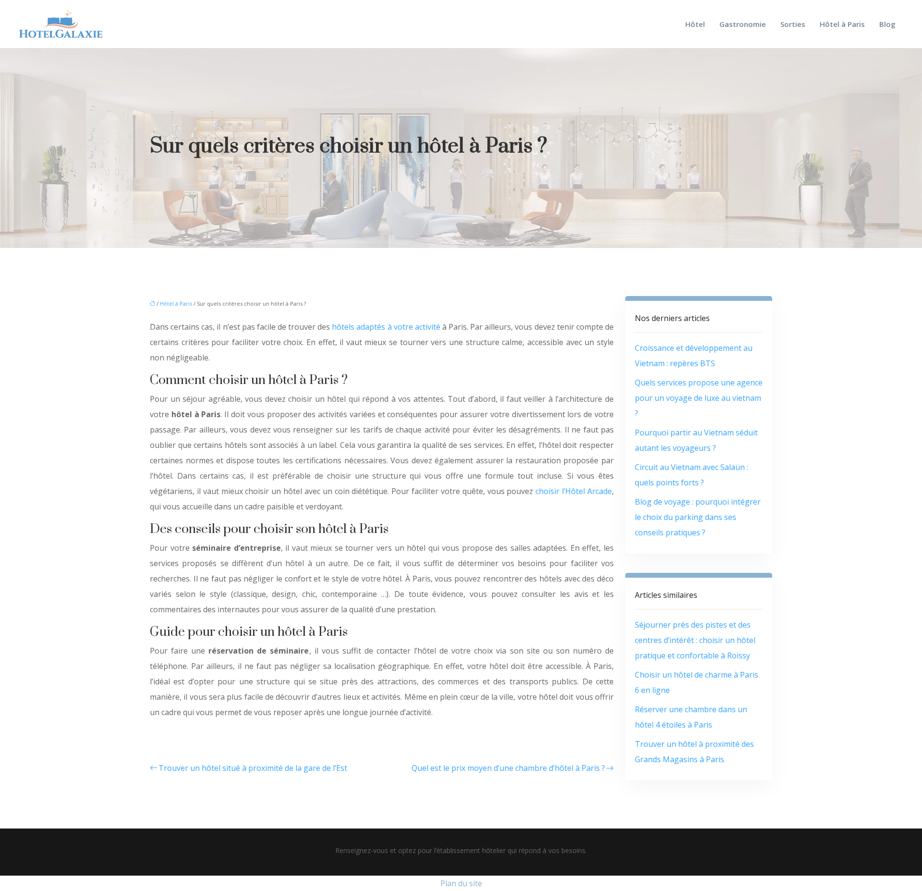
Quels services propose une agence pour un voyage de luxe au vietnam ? (699, 398)
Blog (887, 24)
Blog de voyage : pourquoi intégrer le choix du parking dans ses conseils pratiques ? (698, 517)
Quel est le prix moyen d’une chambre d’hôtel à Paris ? (508, 768)
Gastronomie (742, 24)
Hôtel (695, 24)
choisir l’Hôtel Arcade (573, 491)
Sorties (792, 24)
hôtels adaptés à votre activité (386, 327)
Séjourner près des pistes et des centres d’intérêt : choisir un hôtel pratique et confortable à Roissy (695, 640)
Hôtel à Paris (842, 24)
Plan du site (461, 883)
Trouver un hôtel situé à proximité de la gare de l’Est (252, 768)
